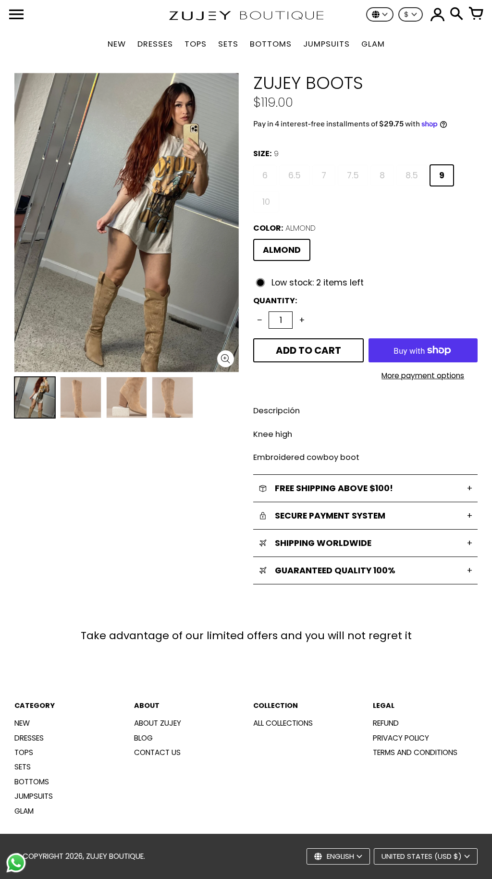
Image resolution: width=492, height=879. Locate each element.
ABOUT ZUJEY (157, 723)
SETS (22, 767)
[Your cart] (475, 14)
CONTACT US (157, 752)
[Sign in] (437, 14)
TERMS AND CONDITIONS (415, 752)
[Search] (456, 14)
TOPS (23, 752)
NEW (22, 723)
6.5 (294, 175)
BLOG (143, 738)
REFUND (386, 723)
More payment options (422, 376)
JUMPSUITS (33, 796)
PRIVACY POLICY (401, 738)
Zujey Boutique (115, 856)
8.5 (412, 175)
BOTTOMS (31, 782)
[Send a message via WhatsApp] (16, 863)
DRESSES (29, 738)
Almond (282, 250)
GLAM (24, 811)
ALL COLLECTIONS (283, 723)
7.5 (353, 175)
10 (266, 202)
